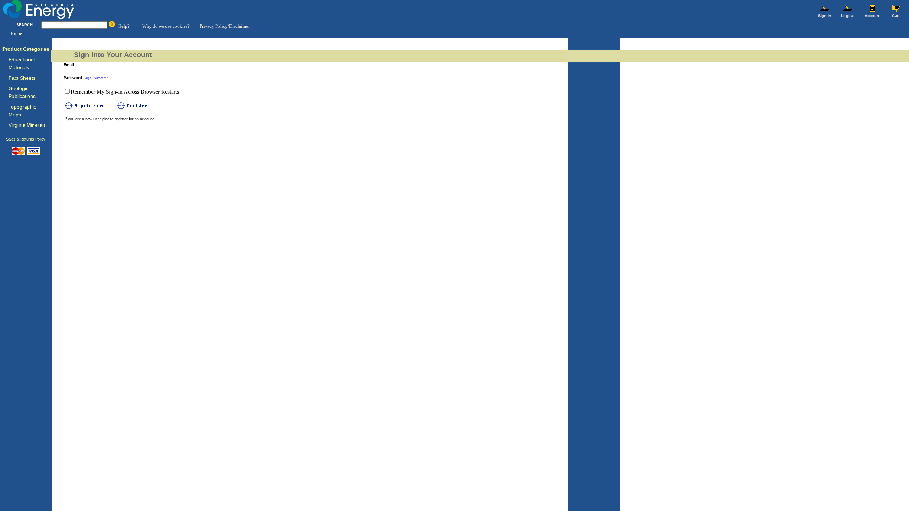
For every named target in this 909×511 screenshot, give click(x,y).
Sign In (824, 15)
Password (73, 78)
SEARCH (24, 25)
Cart (896, 15)
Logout (848, 15)
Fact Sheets (22, 78)
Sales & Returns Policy (25, 139)
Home (16, 33)
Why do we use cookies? (166, 26)
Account (873, 15)
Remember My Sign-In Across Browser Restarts (125, 92)
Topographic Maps (22, 110)
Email (69, 64)
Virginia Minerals (27, 125)
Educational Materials (22, 63)
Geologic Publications (22, 92)
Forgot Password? (95, 78)
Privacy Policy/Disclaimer (225, 26)
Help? (124, 26)
